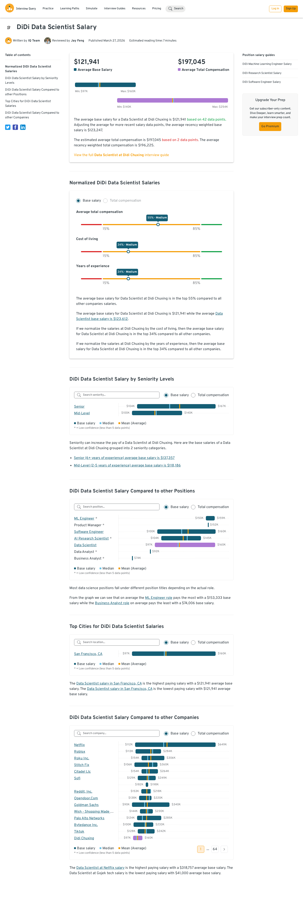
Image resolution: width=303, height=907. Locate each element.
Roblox (79, 752)
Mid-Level (82, 413)
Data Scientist (85, 545)
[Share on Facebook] (15, 127)
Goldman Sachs (86, 805)
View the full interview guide (121, 155)
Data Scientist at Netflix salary (100, 868)
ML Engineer (84, 518)
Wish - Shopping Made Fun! (95, 812)
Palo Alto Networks (89, 818)
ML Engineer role (158, 598)
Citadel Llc (82, 772)
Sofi (77, 778)
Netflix (79, 745)
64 (215, 849)
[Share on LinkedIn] (23, 127)
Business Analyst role (112, 603)
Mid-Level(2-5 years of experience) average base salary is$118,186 (127, 465)
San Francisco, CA (88, 654)
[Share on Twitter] (7, 127)
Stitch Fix (81, 765)
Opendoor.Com (86, 798)
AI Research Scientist (91, 538)
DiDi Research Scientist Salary (261, 73)
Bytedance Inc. (86, 825)
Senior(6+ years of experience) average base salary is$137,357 (124, 458)
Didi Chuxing (84, 838)
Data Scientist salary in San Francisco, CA (109, 683)
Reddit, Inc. (83, 792)
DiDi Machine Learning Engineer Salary (267, 64)
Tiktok (79, 832)
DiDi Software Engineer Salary (261, 82)
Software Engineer (89, 532)
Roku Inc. (81, 758)
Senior (79, 407)
